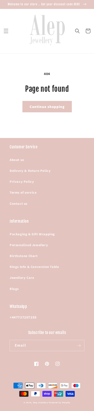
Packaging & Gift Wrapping (32, 234)
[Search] (77, 31)
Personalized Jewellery (29, 245)
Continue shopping (47, 106)
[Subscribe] (79, 345)
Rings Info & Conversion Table (34, 267)
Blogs (14, 289)
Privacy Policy (22, 181)
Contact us (18, 203)
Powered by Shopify (59, 402)
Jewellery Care (22, 277)
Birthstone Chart (24, 256)
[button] (6, 31)
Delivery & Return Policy (30, 170)
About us (17, 160)
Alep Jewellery (41, 402)
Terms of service (23, 192)
